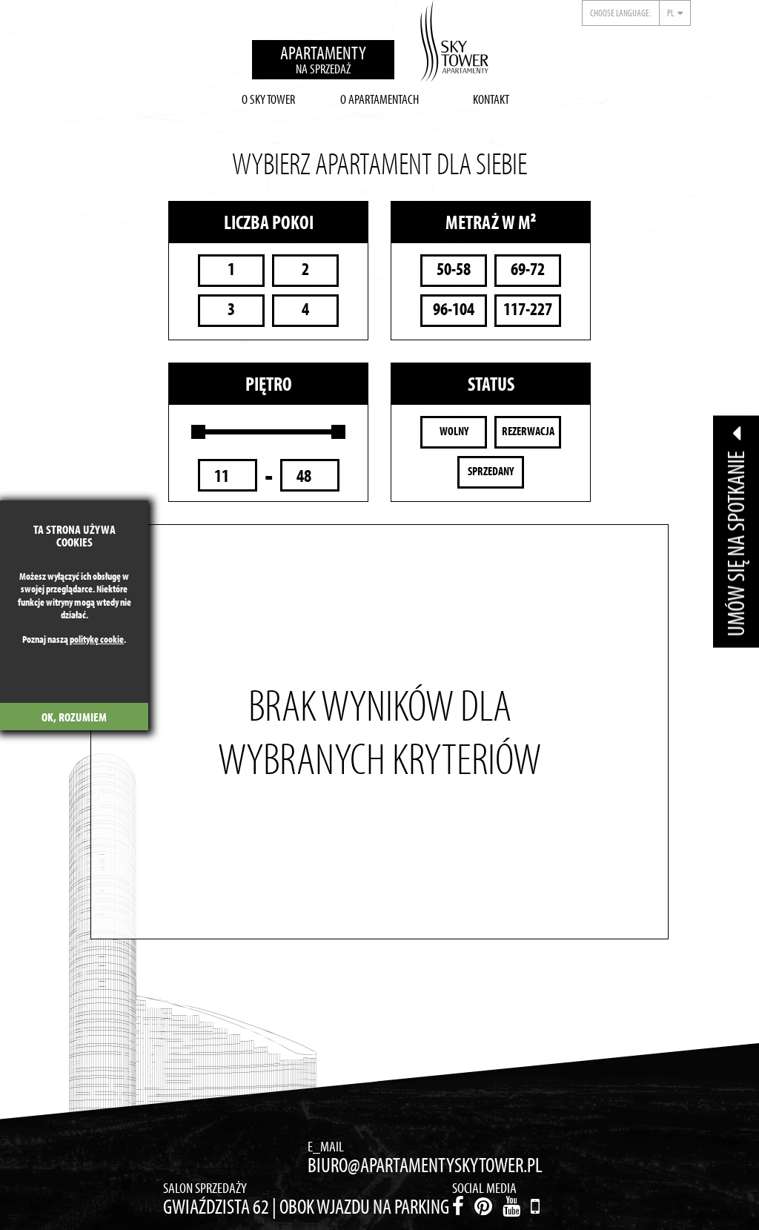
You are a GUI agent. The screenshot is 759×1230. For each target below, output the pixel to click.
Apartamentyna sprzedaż (323, 59)
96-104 (453, 309)
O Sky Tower (268, 99)
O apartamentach (379, 99)
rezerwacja (528, 430)
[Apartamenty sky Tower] (454, 44)
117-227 (527, 309)
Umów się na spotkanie (735, 541)
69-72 (528, 269)
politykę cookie (97, 639)
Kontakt (491, 99)
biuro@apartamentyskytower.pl (425, 1164)
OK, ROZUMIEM (74, 716)
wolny (454, 430)
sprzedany (491, 470)
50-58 (454, 269)
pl (670, 13)
